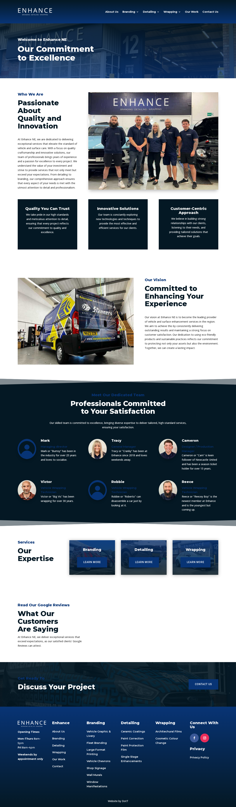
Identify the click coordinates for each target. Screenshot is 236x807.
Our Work (191, 11)
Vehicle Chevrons (98, 761)
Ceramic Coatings (133, 731)
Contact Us (210, 11)
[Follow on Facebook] (194, 738)
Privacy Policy (199, 757)
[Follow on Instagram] (204, 738)
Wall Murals (94, 775)
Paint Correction (132, 738)
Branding (128, 11)
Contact (57, 766)
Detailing (149, 11)
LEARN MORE (92, 562)
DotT (125, 801)
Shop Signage (96, 768)
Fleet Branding (97, 743)
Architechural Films (168, 731)
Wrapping (170, 11)
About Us (111, 11)
